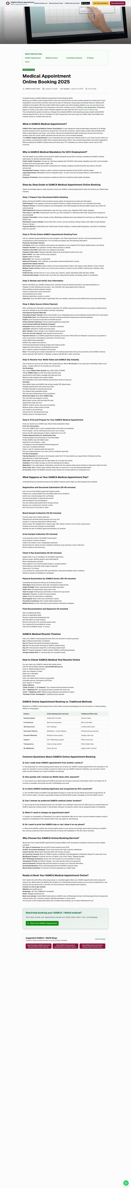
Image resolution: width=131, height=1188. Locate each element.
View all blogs (100, 939)
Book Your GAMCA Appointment (43, 923)
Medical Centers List (40, 3)
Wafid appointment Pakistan (84, 110)
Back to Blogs (9, 10)
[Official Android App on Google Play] (85, 3)
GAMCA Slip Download (72, 3)
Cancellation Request (74, 58)
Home (27, 62)
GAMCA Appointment (33, 58)
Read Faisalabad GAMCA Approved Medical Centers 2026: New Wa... (38, 946)
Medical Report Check (56, 3)
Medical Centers (52, 58)
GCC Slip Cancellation (101, 3)
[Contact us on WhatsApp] (126, 1183)
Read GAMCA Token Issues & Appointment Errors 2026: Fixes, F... (65, 946)
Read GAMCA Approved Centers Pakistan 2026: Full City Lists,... (92, 946)
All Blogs (90, 58)
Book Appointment (117, 3)
